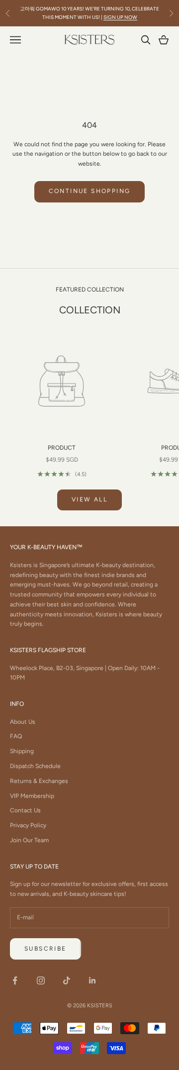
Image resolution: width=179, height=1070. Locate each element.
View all (89, 499)
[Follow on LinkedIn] (92, 980)
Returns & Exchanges (39, 781)
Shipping (22, 751)
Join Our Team (29, 840)
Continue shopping (90, 191)
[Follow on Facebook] (15, 980)
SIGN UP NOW (120, 17)
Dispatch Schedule (35, 766)
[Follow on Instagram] (41, 980)
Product (62, 447)
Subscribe (45, 948)
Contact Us (25, 810)
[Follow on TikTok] (67, 980)
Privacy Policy (28, 825)
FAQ (16, 736)
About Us (22, 721)
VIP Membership (32, 795)
